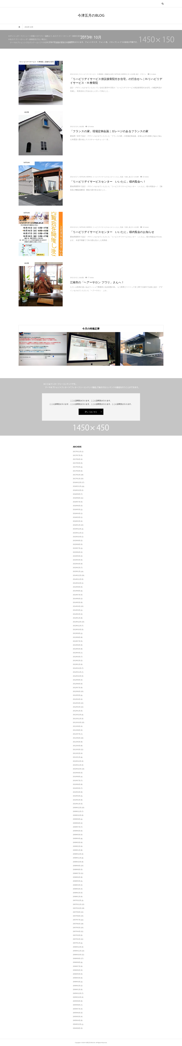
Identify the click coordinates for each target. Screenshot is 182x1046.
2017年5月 (76, 463)
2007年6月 (76, 924)
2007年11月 (77, 904)
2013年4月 (76, 653)
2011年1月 (76, 757)
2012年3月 (76, 703)
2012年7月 (76, 687)
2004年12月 (77, 1024)
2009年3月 (76, 842)
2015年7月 (76, 548)
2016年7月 (76, 502)
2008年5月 (76, 881)
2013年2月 (76, 660)
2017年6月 (76, 459)
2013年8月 (76, 637)
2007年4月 (76, 931)
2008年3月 (76, 889)
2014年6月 (76, 599)
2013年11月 (77, 626)
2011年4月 (76, 746)
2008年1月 (76, 896)
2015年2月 (76, 567)
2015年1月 (76, 571)
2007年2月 (76, 939)
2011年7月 (76, 734)
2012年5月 (76, 695)
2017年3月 (76, 471)
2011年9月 (76, 726)
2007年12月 (77, 900)
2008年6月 (76, 877)
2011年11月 (77, 719)
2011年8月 (76, 730)
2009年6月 (76, 831)
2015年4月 (76, 560)
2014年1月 (76, 618)
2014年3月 (76, 610)
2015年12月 (77, 529)
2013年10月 (77, 629)
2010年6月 (76, 784)
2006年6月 (76, 970)
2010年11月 (77, 765)
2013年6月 (76, 645)
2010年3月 (76, 796)
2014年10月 (77, 583)
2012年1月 (76, 711)
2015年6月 (76, 552)
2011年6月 (76, 738)
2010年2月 (76, 800)
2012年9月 (76, 680)
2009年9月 (76, 819)
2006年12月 (77, 947)
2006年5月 (76, 974)
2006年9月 (76, 958)
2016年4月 (76, 513)
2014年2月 (76, 614)
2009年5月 (76, 835)
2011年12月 (77, 715)
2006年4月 (76, 978)
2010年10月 (77, 769)
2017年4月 (76, 467)
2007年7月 (76, 920)
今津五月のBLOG (91, 15)
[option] (43, 349)
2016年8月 (76, 498)
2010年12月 (77, 761)
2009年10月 (77, 815)
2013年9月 (76, 633)
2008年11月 (77, 858)
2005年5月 (76, 1016)
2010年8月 (76, 776)
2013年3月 (76, 657)
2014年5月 (76, 602)
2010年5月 (76, 788)
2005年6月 (76, 1013)
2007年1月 (76, 943)
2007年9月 (76, 912)
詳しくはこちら (91, 412)
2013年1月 (76, 664)
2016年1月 (76, 525)
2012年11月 (77, 672)
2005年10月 (77, 997)
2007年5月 (76, 927)
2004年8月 (76, 1028)
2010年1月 (76, 804)
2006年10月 (77, 955)
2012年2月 (76, 707)
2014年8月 (76, 591)
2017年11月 (77, 451)
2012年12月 (77, 668)
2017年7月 (76, 455)
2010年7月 (76, 780)
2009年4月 (76, 838)
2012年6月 (76, 691)
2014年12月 (77, 575)
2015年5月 (76, 556)
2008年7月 (76, 873)
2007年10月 (77, 908)
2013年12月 (77, 622)
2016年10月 (77, 490)
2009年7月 (76, 827)
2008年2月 (76, 893)
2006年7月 (76, 966)
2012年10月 (77, 676)
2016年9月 (76, 494)
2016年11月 (77, 486)
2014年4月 (76, 606)
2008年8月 (76, 869)
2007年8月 (76, 916)
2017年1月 (76, 479)
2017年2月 (76, 475)
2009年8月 (76, 823)
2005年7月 (76, 1009)
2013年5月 (76, 649)
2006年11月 (77, 951)
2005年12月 (77, 993)
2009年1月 (76, 850)
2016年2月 (76, 521)
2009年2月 (76, 846)
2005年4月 (76, 1020)
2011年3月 (76, 749)
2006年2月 (76, 986)
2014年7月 (76, 595)
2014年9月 (76, 587)
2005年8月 (76, 1005)
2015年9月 (76, 540)
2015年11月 (77, 533)
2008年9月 (76, 866)
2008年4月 (76, 885)
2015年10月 (77, 537)
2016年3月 (76, 517)
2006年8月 (76, 962)
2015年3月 (76, 564)
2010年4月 (76, 792)
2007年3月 (76, 935)
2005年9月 (76, 1001)
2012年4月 (76, 699)
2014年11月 (77, 579)
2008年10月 (77, 862)
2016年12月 (77, 482)
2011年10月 (77, 722)
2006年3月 (76, 982)
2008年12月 (77, 854)
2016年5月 (76, 509)
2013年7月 (76, 641)
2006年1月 (76, 989)
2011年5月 (76, 742)
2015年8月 (76, 544)
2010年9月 (76, 773)
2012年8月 (76, 684)
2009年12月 (77, 807)
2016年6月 (76, 506)
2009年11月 (77, 811)
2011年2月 (76, 753)
